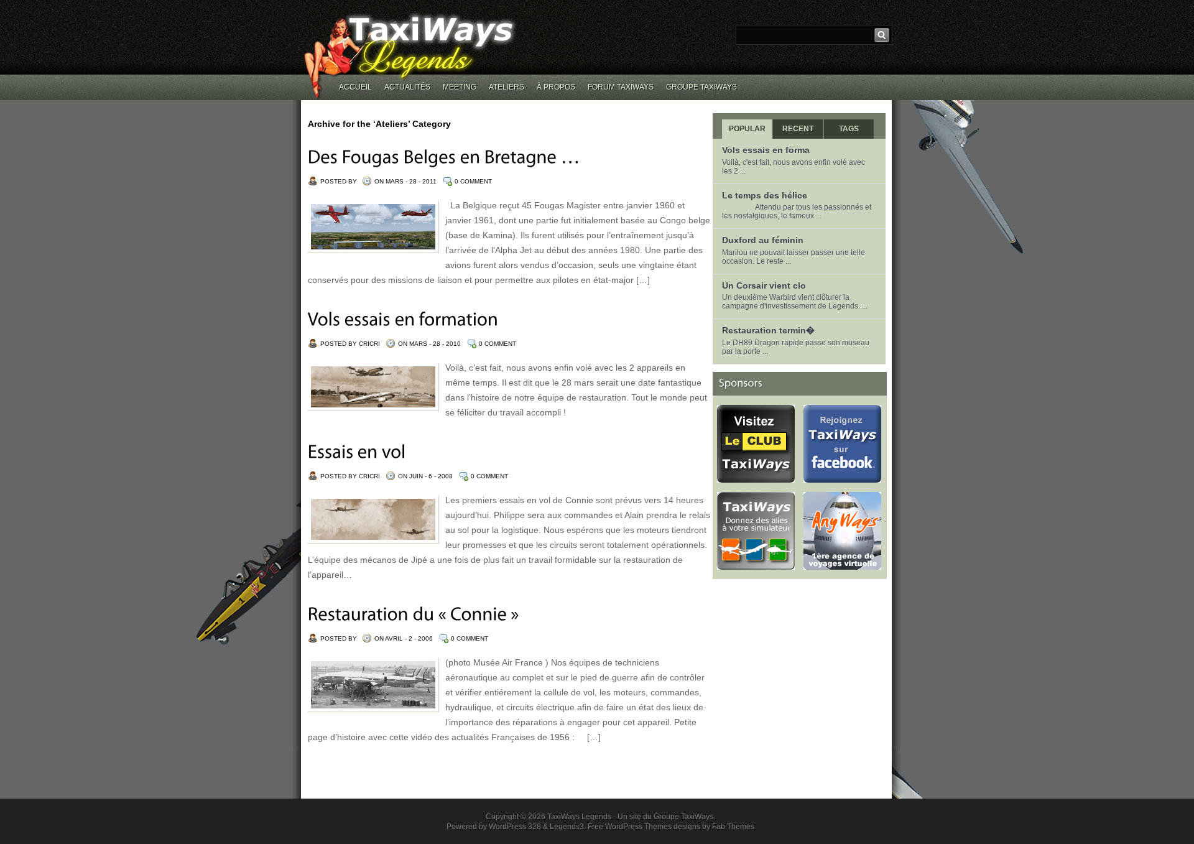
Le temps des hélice (764, 195)
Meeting (459, 87)
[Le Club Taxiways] (756, 478)
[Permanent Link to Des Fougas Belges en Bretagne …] (444, 156)
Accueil (355, 87)
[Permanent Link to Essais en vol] (357, 451)
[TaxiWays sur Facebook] (842, 478)
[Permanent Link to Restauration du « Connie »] (413, 613)
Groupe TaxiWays (701, 87)
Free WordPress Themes (630, 826)
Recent (797, 128)
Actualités (407, 87)
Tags (849, 128)
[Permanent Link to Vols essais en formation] (403, 318)
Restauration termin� (768, 330)
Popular (747, 128)
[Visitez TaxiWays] (756, 565)
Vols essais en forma (766, 150)
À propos (556, 87)
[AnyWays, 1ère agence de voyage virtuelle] (842, 565)
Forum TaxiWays (621, 87)
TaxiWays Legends (579, 816)
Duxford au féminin (762, 240)
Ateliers (506, 87)
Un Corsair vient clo (764, 285)
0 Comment (473, 181)
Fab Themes (733, 826)
